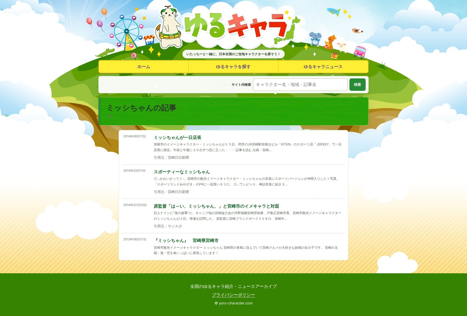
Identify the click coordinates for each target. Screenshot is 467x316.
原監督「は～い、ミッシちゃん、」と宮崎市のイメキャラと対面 (216, 206)
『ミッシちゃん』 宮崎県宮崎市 (186, 240)
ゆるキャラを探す (233, 66)
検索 (357, 84)
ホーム (143, 66)
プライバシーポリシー (233, 294)
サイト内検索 (241, 84)
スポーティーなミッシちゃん (182, 171)
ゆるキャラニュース (323, 66)
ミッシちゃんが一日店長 (177, 137)
